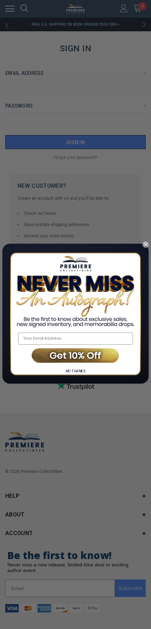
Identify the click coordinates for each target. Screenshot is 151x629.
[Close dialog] (146, 244)
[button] (75, 356)
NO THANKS (76, 371)
